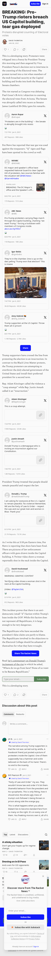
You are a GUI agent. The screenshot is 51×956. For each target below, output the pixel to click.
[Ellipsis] (47, 739)
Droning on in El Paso (14, 861)
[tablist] (14, 714)
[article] (25, 848)
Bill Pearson (13, 775)
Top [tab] (5, 834)
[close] (43, 876)
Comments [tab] (8, 714)
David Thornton (15, 41)
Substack (12, 950)
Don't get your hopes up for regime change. (18, 847)
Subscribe (35, 4)
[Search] (46, 834)
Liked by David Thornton (20, 742)
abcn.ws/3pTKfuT (12, 228)
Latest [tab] (12, 834)
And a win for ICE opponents (15, 865)
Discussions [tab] (23, 834)
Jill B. (10, 739)
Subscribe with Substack (27, 927)
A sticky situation (12, 842)
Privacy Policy (34, 939)
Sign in (45, 4)
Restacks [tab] (20, 714)
